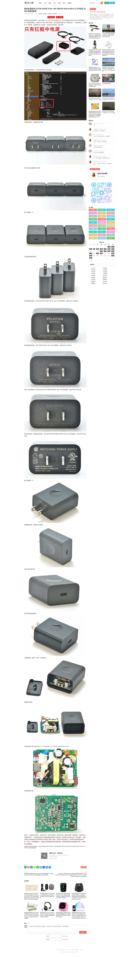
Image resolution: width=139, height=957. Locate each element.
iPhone (110, 238)
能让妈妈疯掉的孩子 (106, 83)
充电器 (101, 225)
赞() (83, 867)
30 (112, 255)
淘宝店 (80, 949)
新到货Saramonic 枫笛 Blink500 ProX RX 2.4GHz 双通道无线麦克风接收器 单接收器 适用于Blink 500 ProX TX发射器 (63, 895)
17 (90, 253)
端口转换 (111, 210)
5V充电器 (102, 222)
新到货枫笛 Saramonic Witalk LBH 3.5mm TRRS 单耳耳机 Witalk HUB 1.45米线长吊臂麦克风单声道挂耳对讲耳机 (47, 914)
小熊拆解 (40, 13)
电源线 (101, 213)
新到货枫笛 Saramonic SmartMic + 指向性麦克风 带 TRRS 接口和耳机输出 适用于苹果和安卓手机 (47, 895)
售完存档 (105, 268)
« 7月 (91, 260)
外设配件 (93, 270)
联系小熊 (72, 949)
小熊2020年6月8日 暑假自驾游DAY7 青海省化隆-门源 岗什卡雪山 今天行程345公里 (108, 69)
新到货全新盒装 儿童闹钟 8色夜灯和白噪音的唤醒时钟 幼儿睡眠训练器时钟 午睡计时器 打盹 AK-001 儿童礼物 (63, 914)
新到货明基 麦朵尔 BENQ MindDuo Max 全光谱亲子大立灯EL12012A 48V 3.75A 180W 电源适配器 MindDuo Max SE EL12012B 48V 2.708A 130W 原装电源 (31, 896)
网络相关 (93, 281)
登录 (64, 3)
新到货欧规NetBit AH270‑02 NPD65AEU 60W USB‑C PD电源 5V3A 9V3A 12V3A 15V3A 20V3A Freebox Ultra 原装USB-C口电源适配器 (31, 915)
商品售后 (67, 949)
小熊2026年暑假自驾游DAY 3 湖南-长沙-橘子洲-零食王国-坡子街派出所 (108, 35)
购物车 (70, 3)
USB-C (92, 213)
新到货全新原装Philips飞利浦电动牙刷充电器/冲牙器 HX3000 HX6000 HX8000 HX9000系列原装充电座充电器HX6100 (108, 52)
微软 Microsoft (110, 225)
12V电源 (102, 219)
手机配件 (50, 13)
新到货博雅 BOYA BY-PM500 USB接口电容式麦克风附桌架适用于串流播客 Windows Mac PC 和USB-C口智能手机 (95, 52)
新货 (45, 3)
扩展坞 (92, 225)
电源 (93, 216)
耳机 (111, 213)
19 (97, 253)
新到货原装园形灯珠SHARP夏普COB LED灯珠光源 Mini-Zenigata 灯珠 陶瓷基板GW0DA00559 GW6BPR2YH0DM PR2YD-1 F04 (95, 114)
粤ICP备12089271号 (74, 952)
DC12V (110, 235)
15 (109, 251)
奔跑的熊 (93, 210)
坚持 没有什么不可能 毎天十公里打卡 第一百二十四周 (95, 98)
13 (101, 251)
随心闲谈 (105, 283)
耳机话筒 (105, 281)
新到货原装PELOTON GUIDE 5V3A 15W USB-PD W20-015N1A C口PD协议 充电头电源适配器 (54, 847)
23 (112, 253)
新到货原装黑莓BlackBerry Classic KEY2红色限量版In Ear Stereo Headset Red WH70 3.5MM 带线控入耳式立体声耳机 (39, 874)
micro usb (93, 235)
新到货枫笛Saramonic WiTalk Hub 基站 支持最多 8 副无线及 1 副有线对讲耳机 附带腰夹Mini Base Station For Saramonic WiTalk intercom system (79, 896)
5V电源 (92, 222)
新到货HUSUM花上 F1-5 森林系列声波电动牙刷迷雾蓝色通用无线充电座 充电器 (95, 69)
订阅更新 (76, 949)
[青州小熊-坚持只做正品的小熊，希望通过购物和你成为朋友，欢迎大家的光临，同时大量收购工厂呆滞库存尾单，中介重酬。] (29, 2)
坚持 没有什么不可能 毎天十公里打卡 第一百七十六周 (108, 98)
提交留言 (83, 932)
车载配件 (93, 283)
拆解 (54, 3)
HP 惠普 (102, 228)
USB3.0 (101, 216)
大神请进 (105, 270)
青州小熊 (51, 846)
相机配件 (105, 277)
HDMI (110, 219)
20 (101, 253)
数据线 (92, 238)
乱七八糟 (93, 219)
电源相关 (55, 13)
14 (105, 251)
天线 (93, 232)
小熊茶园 (105, 273)
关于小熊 (58, 949)
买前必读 (63, 949)
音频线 (92, 228)
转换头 (110, 232)
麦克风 (110, 228)
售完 (59, 3)
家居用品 (93, 272)
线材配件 (105, 279)
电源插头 (102, 235)
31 (90, 257)
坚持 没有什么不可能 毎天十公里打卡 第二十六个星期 (108, 112)
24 (90, 255)
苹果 (111, 222)
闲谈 (40, 3)
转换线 (110, 216)
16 (112, 251)
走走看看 (102, 210)
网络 (102, 232)
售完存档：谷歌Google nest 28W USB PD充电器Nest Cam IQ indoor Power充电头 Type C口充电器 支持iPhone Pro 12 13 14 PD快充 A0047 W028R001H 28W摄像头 (71, 875)
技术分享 (105, 275)
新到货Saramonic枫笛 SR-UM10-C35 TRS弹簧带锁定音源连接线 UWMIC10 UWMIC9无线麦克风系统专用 (95, 36)
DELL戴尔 (101, 238)
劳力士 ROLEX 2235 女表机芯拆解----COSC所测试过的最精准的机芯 (95, 85)
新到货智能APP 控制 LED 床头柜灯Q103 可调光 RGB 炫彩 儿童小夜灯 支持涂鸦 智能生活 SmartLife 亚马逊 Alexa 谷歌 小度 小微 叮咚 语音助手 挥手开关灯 (79, 915)
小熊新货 (45, 13)
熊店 (50, 3)
